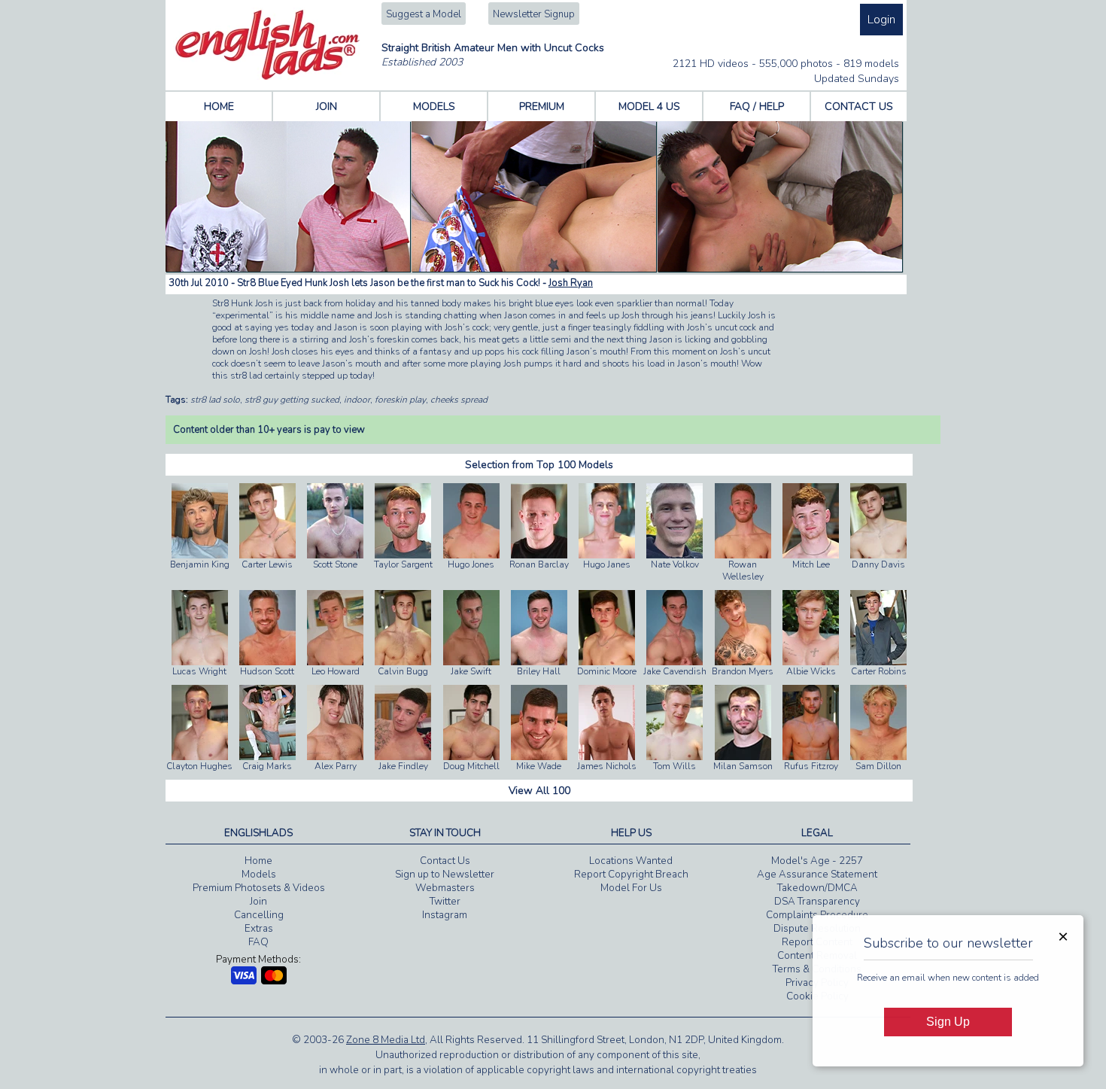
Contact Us (445, 861)
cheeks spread (459, 400)
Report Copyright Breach (631, 874)
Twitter (445, 901)
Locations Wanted (631, 861)
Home (258, 861)
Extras (259, 928)
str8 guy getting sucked (292, 400)
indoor (357, 400)
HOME (219, 106)
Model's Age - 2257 (817, 861)
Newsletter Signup (534, 14)
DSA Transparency (817, 901)
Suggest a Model (423, 14)
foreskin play (400, 400)
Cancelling (259, 915)
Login (881, 19)
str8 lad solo (215, 400)
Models (259, 874)
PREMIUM (541, 106)
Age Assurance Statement (817, 874)
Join (258, 901)
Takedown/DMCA (817, 888)
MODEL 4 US (649, 106)
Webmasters (445, 888)
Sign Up (948, 1021)
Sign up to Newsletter (444, 874)
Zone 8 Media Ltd (385, 1040)
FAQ (258, 942)
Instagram (444, 915)
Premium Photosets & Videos (259, 888)
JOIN (326, 106)
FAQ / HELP (757, 106)
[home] (267, 77)
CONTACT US (859, 106)
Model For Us (631, 888)
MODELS (434, 106)
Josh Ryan (570, 283)
